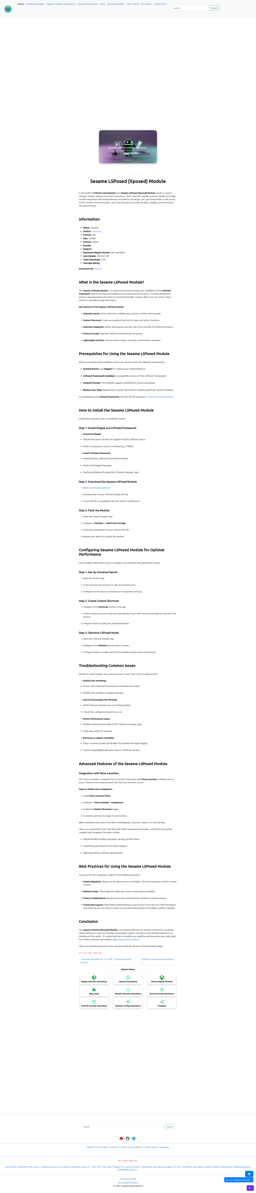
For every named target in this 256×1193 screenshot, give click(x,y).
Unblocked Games (241, 1166)
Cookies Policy (150, 1147)
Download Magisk (35, 3)
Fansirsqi (96, 231)
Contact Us (114, 1147)
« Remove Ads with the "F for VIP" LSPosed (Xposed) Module (106, 961)
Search (214, 8)
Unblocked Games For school (54, 1166)
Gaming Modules (116, 3)
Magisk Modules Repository (61, 3)
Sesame (98, 268)
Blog (102, 3)
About (90, 1147)
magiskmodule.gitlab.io (99, 487)
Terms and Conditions (131, 1147)
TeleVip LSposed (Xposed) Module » (158, 961)
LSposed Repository (87, 3)
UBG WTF (96, 1166)
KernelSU (198, 1166)
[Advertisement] (128, 32)
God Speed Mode (128, 1178)
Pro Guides (146, 3)
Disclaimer (164, 1147)
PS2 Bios (107, 1166)
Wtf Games (33, 1166)
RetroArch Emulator (163, 1166)
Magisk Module (212, 1166)
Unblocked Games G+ (80, 1166)
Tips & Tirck (133, 3)
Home (21, 3)
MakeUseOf (226, 1166)
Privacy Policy (101, 1147)
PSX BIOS (187, 1166)
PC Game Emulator (131, 1166)
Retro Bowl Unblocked (16, 1166)
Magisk (116, 1166)
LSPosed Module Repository (159, 396)
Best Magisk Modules (128, 1182)
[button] (249, 1174)
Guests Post (160, 3)
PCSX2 (178, 1166)
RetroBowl (147, 1166)
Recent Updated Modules (238, 1179)
